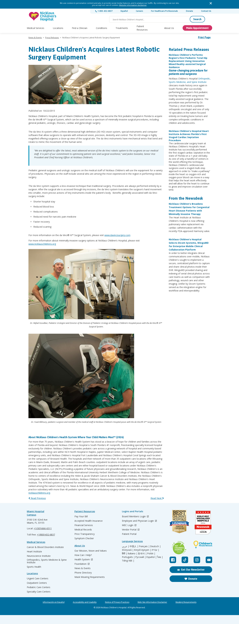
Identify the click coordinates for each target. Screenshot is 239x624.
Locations (58, 28)
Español (124, 11)
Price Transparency (84, 534)
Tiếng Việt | (128, 560)
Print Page (204, 37)
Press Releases (52, 37)
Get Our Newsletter (193, 569)
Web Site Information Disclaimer (152, 602)
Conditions (101, 28)
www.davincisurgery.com (117, 235)
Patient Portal (129, 534)
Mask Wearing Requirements (89, 577)
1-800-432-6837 (105, 11)
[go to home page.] (43, 16)
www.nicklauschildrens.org (42, 243)
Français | (144, 546)
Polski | (151, 553)
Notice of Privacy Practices (117, 602)
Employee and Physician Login (138, 521)
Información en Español (54, 602)
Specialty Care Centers (38, 591)
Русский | (140, 557)
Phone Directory (83, 572)
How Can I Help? (83, 555)
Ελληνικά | (127, 550)
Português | (128, 557)
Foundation (80, 564)
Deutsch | (155, 546)
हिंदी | (124, 553)
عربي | (125, 546)
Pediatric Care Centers (38, 587)
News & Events (35, 37)
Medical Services (35, 28)
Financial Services (83, 525)
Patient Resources (142, 28)
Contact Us (206, 11)
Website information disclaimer (133, 5)
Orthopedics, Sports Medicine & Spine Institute (47, 561)
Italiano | (132, 553)
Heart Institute (34, 551)
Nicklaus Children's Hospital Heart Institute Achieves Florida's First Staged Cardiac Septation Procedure (189, 135)
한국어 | (142, 553)
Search (197, 19)
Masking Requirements (186, 602)
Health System (82, 559)
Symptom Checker (84, 538)
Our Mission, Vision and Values (90, 550)
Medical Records (83, 529)
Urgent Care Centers (37, 578)
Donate (189, 11)
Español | (151, 557)
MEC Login (128, 525)
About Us (169, 28)
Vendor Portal (129, 529)
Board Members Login (134, 516)
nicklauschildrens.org (39, 492)
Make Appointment (197, 27)
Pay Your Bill (81, 516)
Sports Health (34, 567)
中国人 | (134, 546)
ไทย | (160, 557)
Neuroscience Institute (39, 556)
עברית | (155, 550)
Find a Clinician (79, 28)
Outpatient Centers (37, 583)
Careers (139, 11)
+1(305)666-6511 (43, 528)
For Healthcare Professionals (164, 11)
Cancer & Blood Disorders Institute (45, 547)
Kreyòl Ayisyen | (142, 550)
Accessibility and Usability (85, 602)
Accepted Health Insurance (88, 521)
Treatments (122, 28)
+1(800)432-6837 (46, 534)
